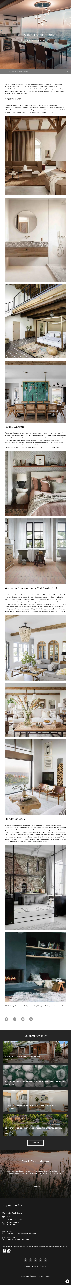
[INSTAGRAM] (30, 1260)
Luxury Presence (41, 1266)
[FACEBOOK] (25, 1260)
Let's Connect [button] (35, 1186)
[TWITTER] (45, 1260)
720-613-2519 (11, 1225)
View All (35, 1143)
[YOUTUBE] (40, 1260)
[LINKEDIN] (35, 1260)
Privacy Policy (44, 1276)
